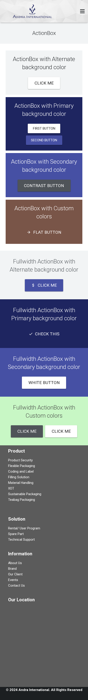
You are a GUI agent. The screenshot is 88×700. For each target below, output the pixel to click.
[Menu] (82, 11)
